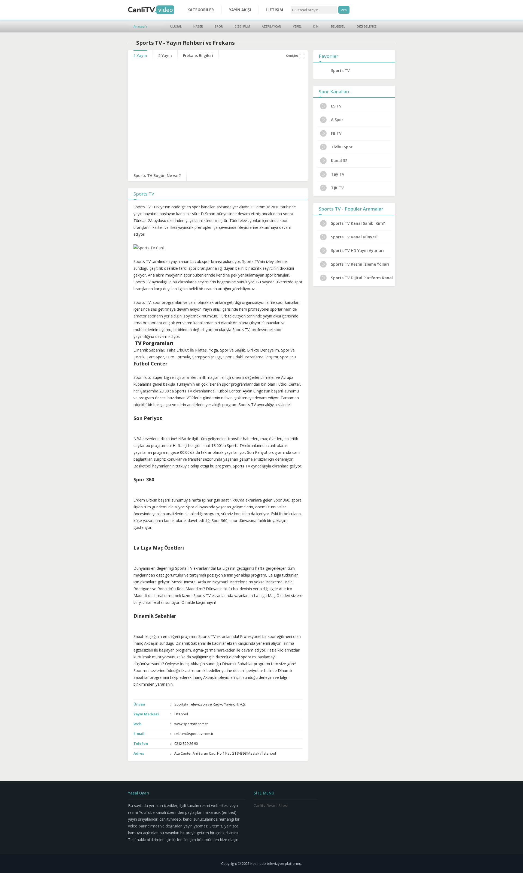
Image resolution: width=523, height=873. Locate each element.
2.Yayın (165, 55)
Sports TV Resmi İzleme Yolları (360, 264)
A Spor (337, 119)
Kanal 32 (339, 160)
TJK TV (337, 187)
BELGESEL (338, 26)
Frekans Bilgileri (198, 55)
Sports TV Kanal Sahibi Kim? (358, 223)
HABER (198, 26)
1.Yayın (140, 55)
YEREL (297, 26)
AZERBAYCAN (271, 26)
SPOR (219, 26)
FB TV (336, 133)
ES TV (336, 106)
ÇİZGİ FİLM (242, 26)
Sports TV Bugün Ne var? (157, 175)
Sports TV (340, 70)
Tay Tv (337, 174)
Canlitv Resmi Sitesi (271, 805)
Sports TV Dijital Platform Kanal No (362, 277)
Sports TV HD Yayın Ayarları (357, 250)
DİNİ (316, 26)
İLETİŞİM (274, 9)
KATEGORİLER (200, 9)
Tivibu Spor (341, 146)
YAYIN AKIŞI (240, 9)
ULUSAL (176, 26)
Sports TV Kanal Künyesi (354, 236)
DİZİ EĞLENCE (366, 26)
